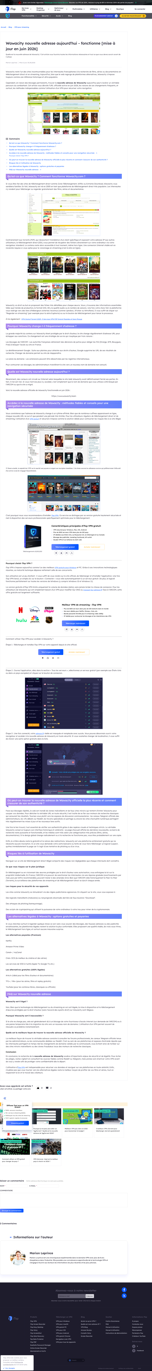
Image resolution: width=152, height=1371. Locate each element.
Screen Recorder (87, 1336)
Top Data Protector (37, 1339)
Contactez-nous (137, 1324)
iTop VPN (55, 515)
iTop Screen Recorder (37, 1324)
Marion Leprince (11, 63)
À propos (135, 1321)
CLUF (139, 1368)
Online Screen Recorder (38, 1348)
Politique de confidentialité (125, 1368)
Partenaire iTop (137, 1333)
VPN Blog (84, 1327)
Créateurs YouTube (138, 1336)
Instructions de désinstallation (116, 1333)
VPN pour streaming (21, 27)
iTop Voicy (33, 1330)
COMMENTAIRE (6, 1190)
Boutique (120, 9)
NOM (2, 1186)
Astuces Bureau (86, 1330)
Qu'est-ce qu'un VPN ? (88, 1321)
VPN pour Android (62, 1333)
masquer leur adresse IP (92, 590)
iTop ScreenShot (36, 1333)
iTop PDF (33, 1342)
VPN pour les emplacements (11, 1141)
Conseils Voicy (86, 1333)
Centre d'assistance (112, 1321)
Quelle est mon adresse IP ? (91, 1324)
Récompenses (137, 1330)
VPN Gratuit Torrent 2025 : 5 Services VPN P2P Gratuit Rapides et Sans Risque (51, 319)
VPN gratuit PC (61, 1327)
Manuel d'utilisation (112, 1327)
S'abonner (89, 1296)
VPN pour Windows (63, 1321)
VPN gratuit (34, 419)
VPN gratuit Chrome (63, 1336)
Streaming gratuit (17, 1123)
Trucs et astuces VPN (39, 1111)
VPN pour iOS (61, 1330)
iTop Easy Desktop (36, 1327)
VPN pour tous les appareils (66, 1342)
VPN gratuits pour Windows (65, 568)
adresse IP (40, 733)
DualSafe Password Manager (40, 1345)
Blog (70, 16)
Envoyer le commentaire (11, 1211)
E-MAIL (33, 1186)
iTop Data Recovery (37, 1336)
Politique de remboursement (106, 1368)
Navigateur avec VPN (63, 1339)
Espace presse (137, 1327)
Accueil (3, 27)
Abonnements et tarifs (38, 1351)
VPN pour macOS (62, 1324)
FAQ (107, 1324)
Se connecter (140, 9)
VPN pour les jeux (38, 1141)
